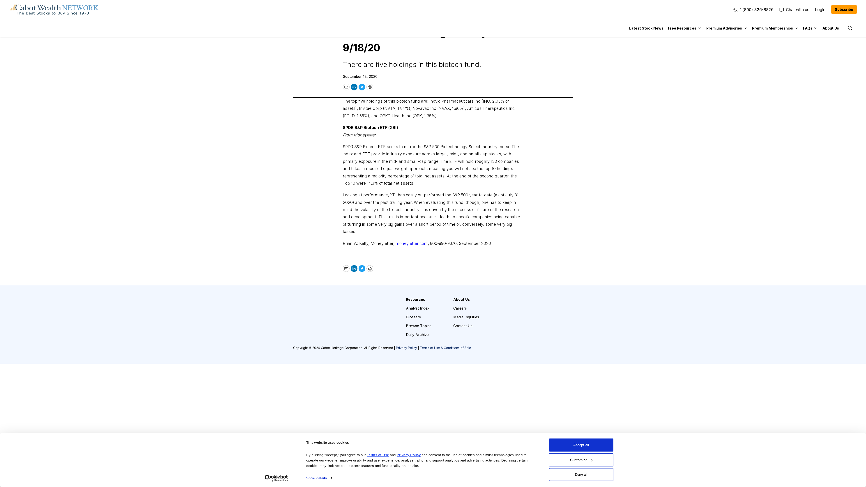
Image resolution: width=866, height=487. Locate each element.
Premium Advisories (724, 28)
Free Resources (682, 28)
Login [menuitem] (820, 9)
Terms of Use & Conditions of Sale (445, 348)
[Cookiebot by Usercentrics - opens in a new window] (276, 478)
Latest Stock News (646, 28)
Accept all (581, 445)
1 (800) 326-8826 (757, 9)
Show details (316, 478)
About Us (830, 28)
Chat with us (797, 9)
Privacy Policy (406, 348)
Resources (415, 299)
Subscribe (844, 9)
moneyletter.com (412, 243)
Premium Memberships (772, 28)
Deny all (581, 474)
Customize (578, 460)
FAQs (807, 28)
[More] (699, 28)
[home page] (54, 9)
